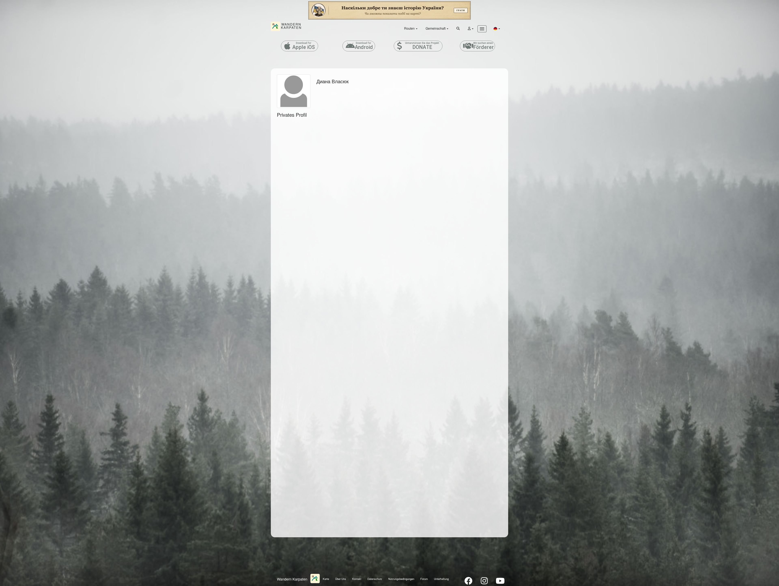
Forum (424, 579)
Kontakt (356, 579)
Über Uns (340, 579)
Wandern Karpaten (292, 579)
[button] (497, 28)
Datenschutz (374, 579)
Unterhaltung (441, 579)
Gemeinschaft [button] (436, 28)
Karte (326, 579)
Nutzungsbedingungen (401, 579)
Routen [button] (409, 28)
